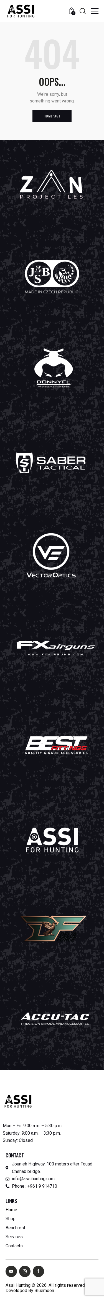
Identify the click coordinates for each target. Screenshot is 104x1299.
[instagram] (25, 1271)
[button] (94, 10)
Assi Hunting (18, 1285)
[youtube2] (11, 1271)
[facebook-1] (38, 1271)
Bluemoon (44, 1290)
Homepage (52, 116)
